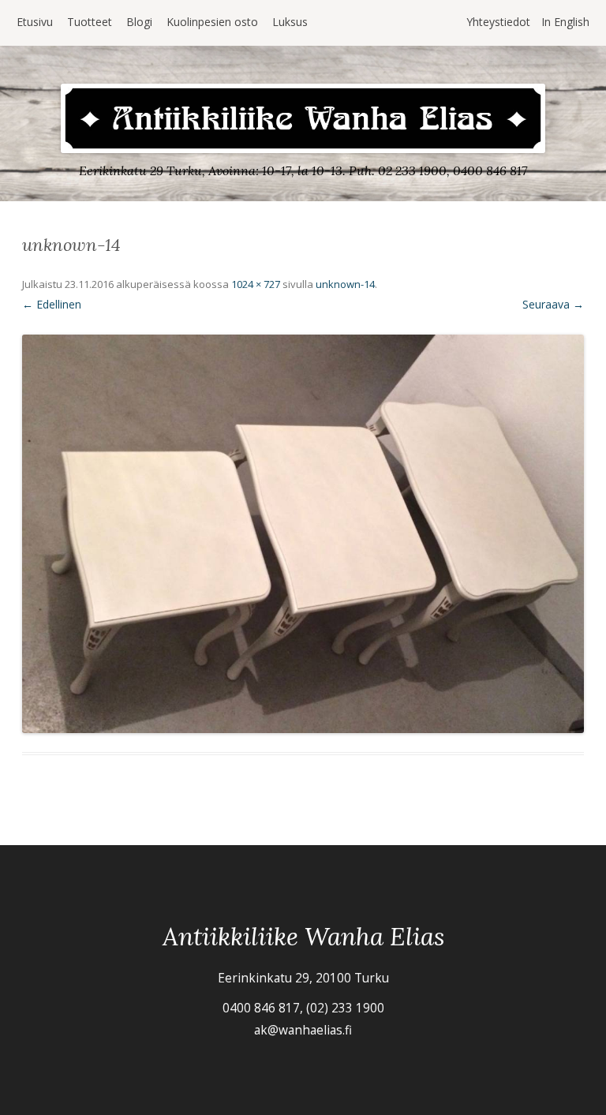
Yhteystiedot (498, 21)
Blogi (139, 21)
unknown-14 (345, 284)
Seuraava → (553, 304)
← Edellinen (51, 304)
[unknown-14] (303, 534)
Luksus (290, 21)
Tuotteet (89, 21)
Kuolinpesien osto (212, 21)
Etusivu (35, 21)
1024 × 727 (255, 284)
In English (565, 21)
